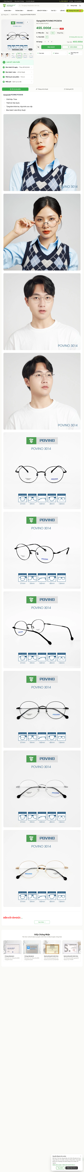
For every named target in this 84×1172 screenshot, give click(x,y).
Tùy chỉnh (60, 1168)
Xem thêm (41, 922)
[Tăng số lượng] (51, 41)
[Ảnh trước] (4, 35)
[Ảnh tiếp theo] (31, 35)
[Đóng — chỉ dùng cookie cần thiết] (80, 1156)
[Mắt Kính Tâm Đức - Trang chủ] (9, 6)
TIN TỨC (53, 10)
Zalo (72, 1)
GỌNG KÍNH (7, 10)
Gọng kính (6, 95)
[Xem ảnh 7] (19, 49)
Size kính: (41, 37)
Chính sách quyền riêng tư (68, 1164)
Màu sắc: (41, 33)
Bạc (47, 33)
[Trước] (3, 951)
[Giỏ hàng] (79, 5)
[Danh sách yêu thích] (67, 5)
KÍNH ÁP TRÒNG (42, 10)
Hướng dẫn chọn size (77, 37)
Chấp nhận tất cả (72, 1168)
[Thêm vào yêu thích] (27, 22)
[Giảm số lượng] (45, 41)
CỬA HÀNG (73, 47)
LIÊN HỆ (62, 10)
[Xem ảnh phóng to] (30, 22)
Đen (53, 33)
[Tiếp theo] (80, 951)
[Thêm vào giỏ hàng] (38, 47)
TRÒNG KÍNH (19, 10)
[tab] (7, 55)
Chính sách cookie (57, 1164)
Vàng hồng (60, 33)
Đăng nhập (74, 5)
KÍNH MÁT (30, 10)
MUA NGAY (51, 47)
